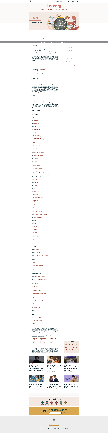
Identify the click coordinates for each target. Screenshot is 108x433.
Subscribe (47, 223)
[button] (47, 214)
